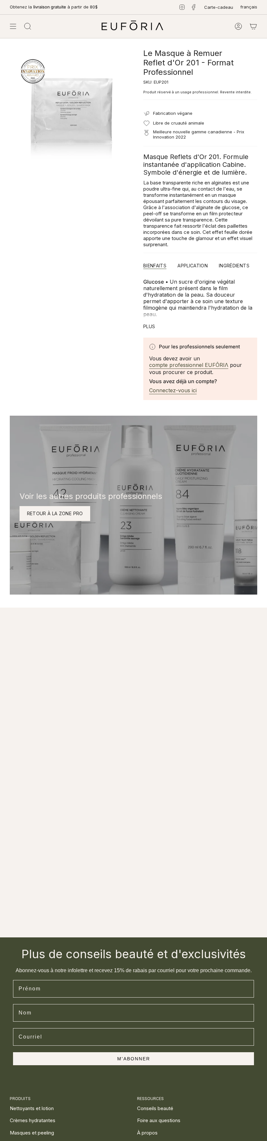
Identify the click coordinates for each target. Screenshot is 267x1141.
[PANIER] (253, 26)
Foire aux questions (158, 1120)
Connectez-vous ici (173, 390)
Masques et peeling (32, 1133)
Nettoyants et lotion (32, 1108)
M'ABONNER (133, 1058)
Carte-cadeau (218, 7)
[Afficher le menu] (13, 26)
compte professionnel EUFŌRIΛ (188, 365)
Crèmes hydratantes (32, 1120)
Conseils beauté (155, 1108)
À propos (147, 1133)
